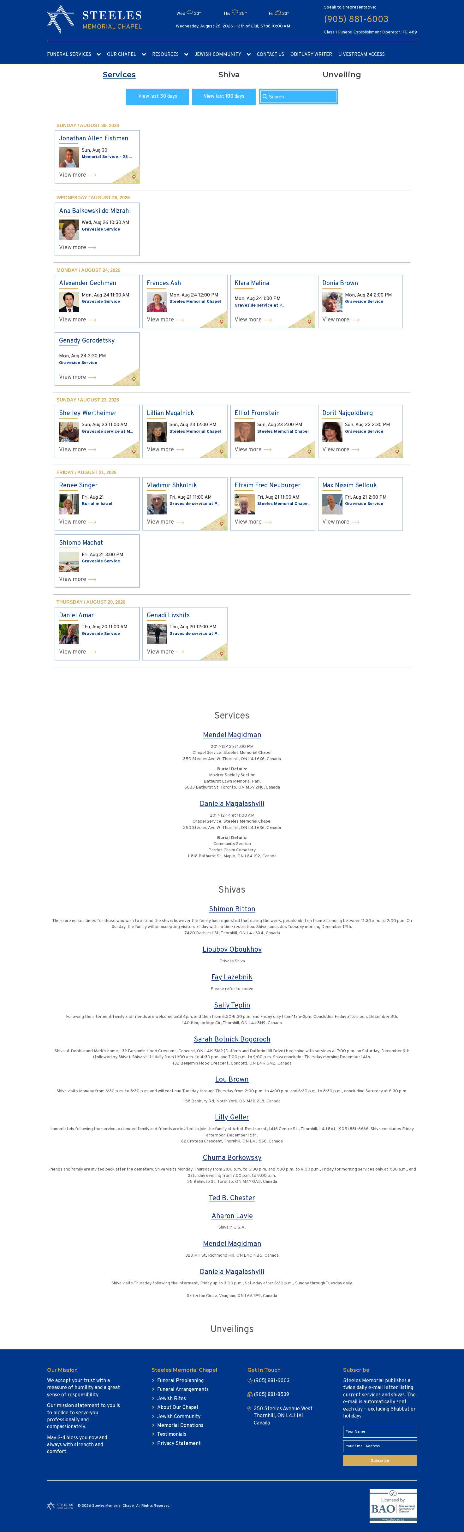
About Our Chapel (177, 1408)
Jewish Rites (171, 1399)
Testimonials (171, 1434)
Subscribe (380, 1460)
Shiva (229, 74)
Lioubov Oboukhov (232, 949)
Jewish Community (217, 55)
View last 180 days (224, 96)
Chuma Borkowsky (232, 1158)
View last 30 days (157, 96)
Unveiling (342, 74)
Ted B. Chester (232, 1198)
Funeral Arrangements (183, 1390)
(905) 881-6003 (356, 20)
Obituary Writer (311, 55)
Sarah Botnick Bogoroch (232, 1039)
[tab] (119, 74)
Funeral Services (69, 55)
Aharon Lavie (232, 1216)
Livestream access (361, 55)
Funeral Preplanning (180, 1381)
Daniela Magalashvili (232, 804)
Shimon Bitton (232, 909)
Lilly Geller (232, 1117)
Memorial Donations (180, 1426)
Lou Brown (232, 1079)
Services (119, 74)
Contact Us (270, 55)
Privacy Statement (179, 1444)
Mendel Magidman (232, 735)
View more (72, 175)
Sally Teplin (232, 1005)
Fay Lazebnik (232, 977)
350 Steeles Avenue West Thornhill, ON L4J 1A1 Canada (283, 1416)
